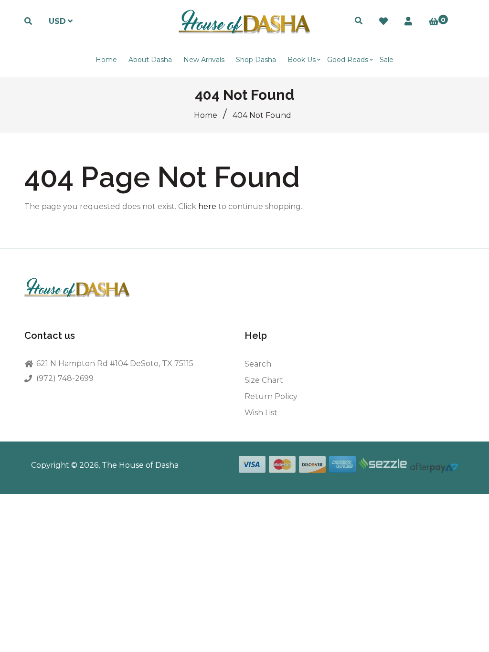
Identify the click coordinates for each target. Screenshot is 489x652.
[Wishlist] (383, 21)
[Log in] (408, 21)
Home (205, 115)
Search (257, 363)
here (207, 206)
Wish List (260, 412)
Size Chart (263, 380)
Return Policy (271, 396)
